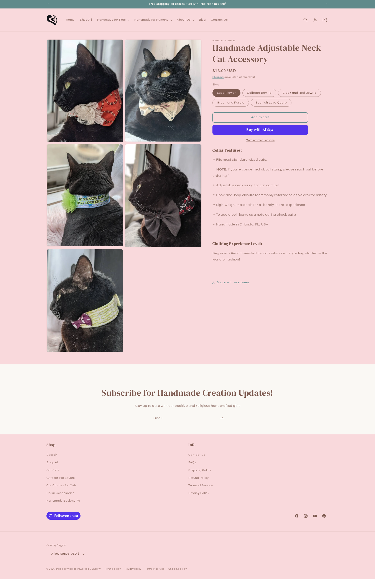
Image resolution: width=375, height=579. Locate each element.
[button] (113, 19)
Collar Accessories (60, 493)
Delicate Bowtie (259, 92)
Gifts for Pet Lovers (60, 477)
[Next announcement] (327, 4)
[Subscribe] (222, 418)
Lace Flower (226, 92)
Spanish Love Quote (271, 102)
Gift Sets (52, 470)
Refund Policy (198, 477)
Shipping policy (177, 569)
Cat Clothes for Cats (61, 485)
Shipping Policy (199, 470)
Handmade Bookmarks (63, 500)
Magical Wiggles (66, 569)
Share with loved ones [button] (233, 282)
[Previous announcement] (48, 4)
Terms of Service (200, 485)
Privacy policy (133, 569)
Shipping (218, 77)
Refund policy (113, 569)
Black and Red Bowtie (299, 92)
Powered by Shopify (89, 569)
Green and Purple (230, 102)
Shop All (52, 462)
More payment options (260, 140)
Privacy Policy (198, 493)
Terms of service (154, 569)
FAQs (192, 462)
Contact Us (196, 454)
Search (51, 454)
